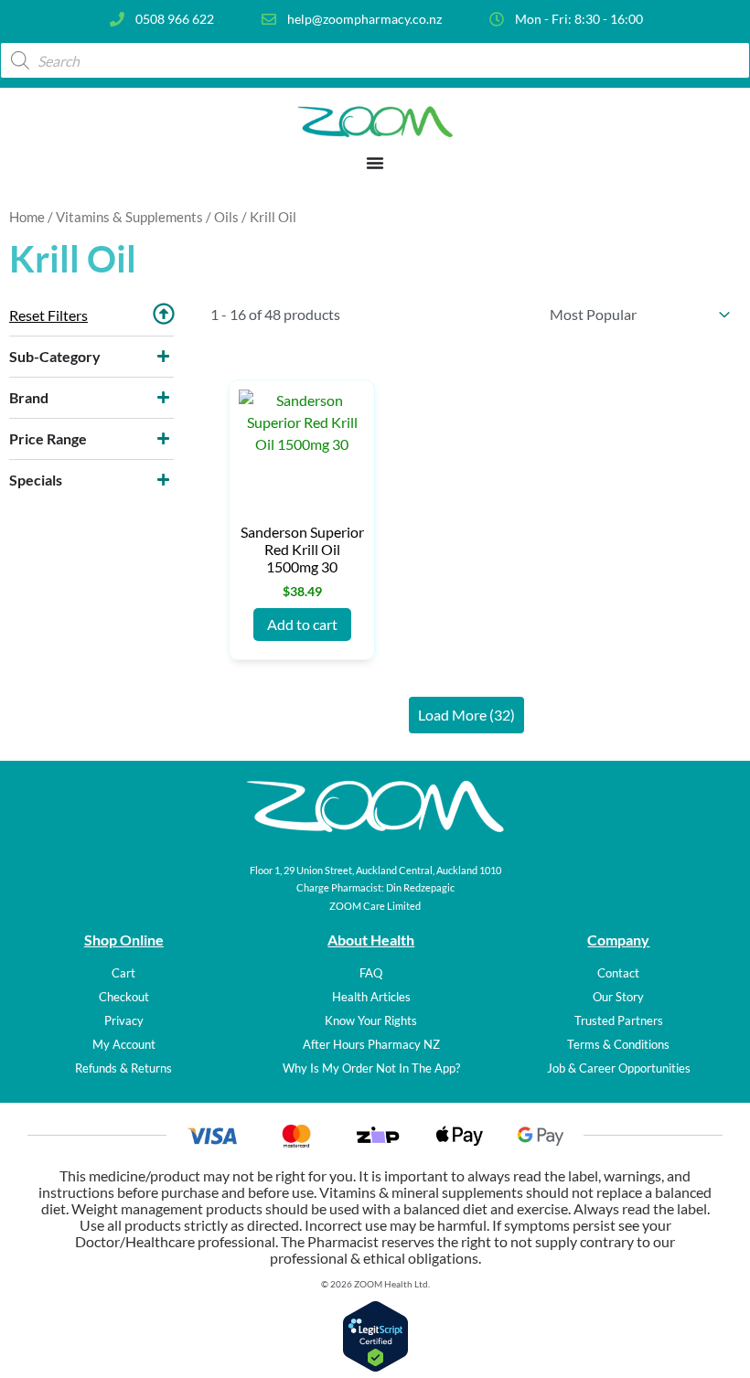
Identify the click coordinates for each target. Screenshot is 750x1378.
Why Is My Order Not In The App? (371, 1068)
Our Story (618, 996)
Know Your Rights (371, 1020)
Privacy (124, 1020)
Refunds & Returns (123, 1068)
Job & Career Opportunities (619, 1068)
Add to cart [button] (302, 624)
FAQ (370, 973)
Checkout (124, 996)
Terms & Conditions (618, 1044)
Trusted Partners (618, 1020)
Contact (618, 973)
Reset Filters (48, 315)
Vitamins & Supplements (129, 216)
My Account (123, 1044)
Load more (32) (466, 714)
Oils (226, 216)
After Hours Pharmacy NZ (371, 1044)
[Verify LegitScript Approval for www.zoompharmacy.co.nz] (375, 1366)
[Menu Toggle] (375, 163)
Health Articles (371, 996)
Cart (123, 973)
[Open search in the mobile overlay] (375, 60)
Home (27, 216)
